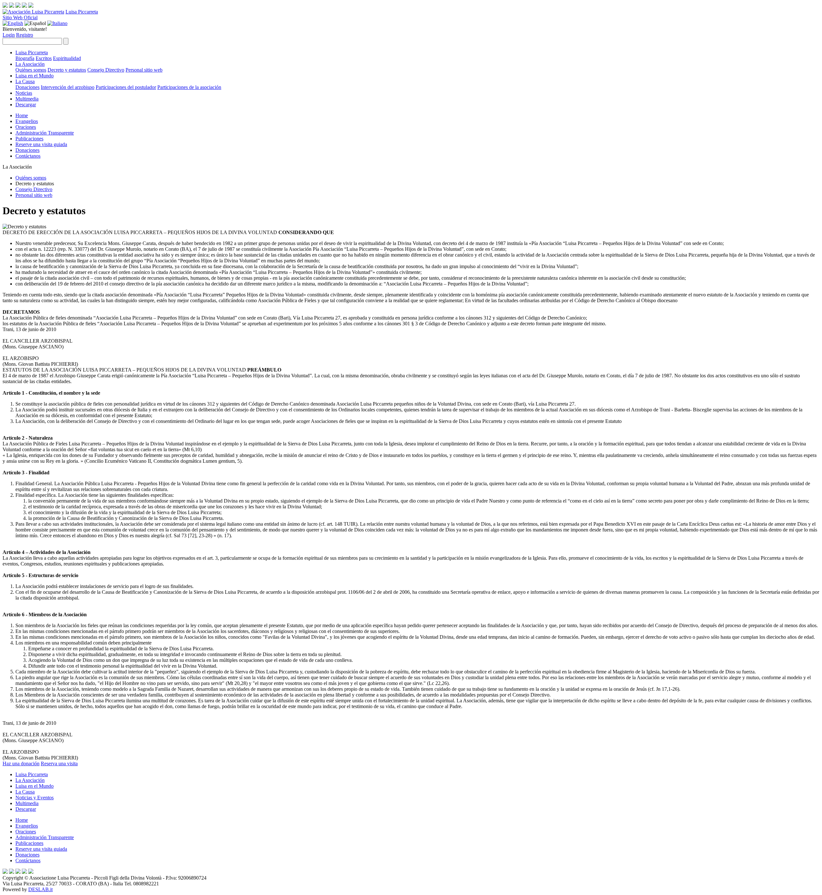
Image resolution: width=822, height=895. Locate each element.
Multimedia (27, 98)
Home (21, 115)
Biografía (24, 58)
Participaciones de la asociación (189, 87)
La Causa (25, 81)
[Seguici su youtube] (24, 6)
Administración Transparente (44, 133)
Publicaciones (29, 138)
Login (9, 35)
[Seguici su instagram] (11, 6)
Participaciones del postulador (126, 87)
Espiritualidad (67, 58)
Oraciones (25, 127)
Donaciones (27, 87)
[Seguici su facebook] (5, 6)
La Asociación (30, 64)
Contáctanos (27, 156)
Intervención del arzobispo (67, 87)
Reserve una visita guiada (41, 144)
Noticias (23, 93)
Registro (24, 35)
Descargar (25, 104)
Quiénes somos (30, 70)
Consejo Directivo (105, 70)
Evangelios (26, 121)
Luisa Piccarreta (82, 11)
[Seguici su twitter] (18, 6)
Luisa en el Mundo (34, 75)
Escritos (44, 58)
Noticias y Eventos (34, 797)
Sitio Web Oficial (20, 17)
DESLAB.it (40, 889)
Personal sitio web (144, 70)
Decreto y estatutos (67, 70)
